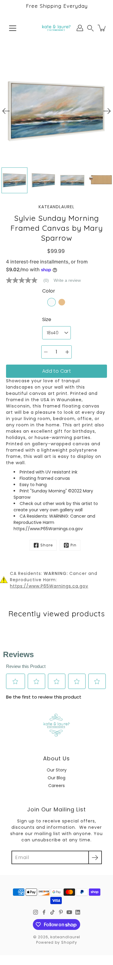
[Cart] (102, 28)
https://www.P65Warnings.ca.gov (49, 586)
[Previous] (6, 111)
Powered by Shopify (56, 942)
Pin (74, 545)
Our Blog (56, 778)
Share (46, 545)
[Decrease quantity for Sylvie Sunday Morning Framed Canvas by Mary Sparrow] (45, 352)
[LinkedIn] (77, 912)
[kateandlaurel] (56, 28)
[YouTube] (69, 912)
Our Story (57, 770)
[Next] (107, 111)
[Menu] (12, 28)
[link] (30, 280)
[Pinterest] (61, 912)
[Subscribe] (95, 857)
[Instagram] (35, 912)
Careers (56, 786)
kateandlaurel (65, 936)
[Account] (80, 28)
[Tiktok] (52, 912)
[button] (90, 28)
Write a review (67, 280)
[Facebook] (44, 912)
